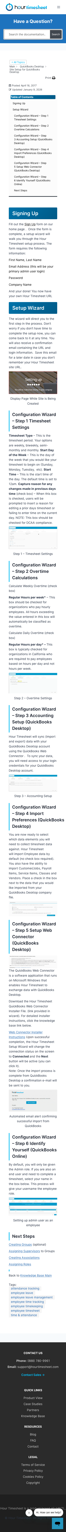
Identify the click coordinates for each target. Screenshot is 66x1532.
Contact (33, 1446)
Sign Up (30, 224)
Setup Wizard (20, 109)
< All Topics (18, 62)
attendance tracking (25, 1288)
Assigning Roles (20, 1264)
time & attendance (24, 1315)
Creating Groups (20, 1244)
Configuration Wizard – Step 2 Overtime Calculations (31, 127)
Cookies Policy (33, 1476)
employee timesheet (25, 1310)
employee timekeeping (27, 1306)
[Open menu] (58, 7)
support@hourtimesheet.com (38, 1367)
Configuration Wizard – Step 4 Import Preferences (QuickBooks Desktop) (33, 153)
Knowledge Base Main (36, 1275)
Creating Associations (24, 1257)
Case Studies (33, 1404)
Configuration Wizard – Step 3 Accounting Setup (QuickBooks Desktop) (33, 139)
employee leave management (32, 1297)
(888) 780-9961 (38, 1361)
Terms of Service (33, 1465)
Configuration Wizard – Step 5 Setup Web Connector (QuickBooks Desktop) (30, 166)
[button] (50, 78)
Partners (33, 1410)
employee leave (22, 1293)
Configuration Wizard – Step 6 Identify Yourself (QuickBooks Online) (32, 180)
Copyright (33, 1483)
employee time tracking (27, 1302)
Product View (33, 1398)
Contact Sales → (33, 1375)
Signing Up (19, 103)
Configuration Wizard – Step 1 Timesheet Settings (31, 117)
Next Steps (20, 190)
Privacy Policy (33, 1470)
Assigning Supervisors (24, 1251)
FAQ (33, 1440)
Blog (33, 1434)
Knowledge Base (33, 1416)
